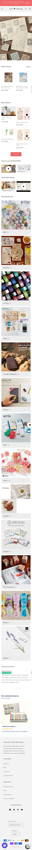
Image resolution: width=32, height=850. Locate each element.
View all (28, 66)
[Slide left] (12, 96)
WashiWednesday (17, 846)
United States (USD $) (14, 825)
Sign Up (27, 3)
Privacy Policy (7, 794)
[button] (2, 9)
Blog (5, 767)
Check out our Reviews (7, 666)
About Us (6, 763)
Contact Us (7, 771)
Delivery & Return (9, 786)
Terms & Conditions (9, 798)
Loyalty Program (8, 775)
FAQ (5, 790)
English (15, 834)
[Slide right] (20, 96)
